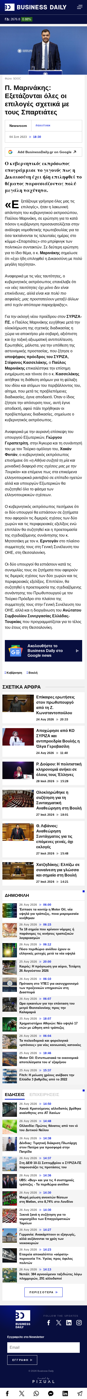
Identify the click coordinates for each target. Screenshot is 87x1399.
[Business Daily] (35, 7)
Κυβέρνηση (14, 672)
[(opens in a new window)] (7, 1393)
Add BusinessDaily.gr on (45, 152)
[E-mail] (79, 1393)
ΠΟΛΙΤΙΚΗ (43, 125)
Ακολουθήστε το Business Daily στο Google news (45, 650)
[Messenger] (51, 1393)
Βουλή (33, 672)
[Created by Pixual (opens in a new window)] (43, 1380)
